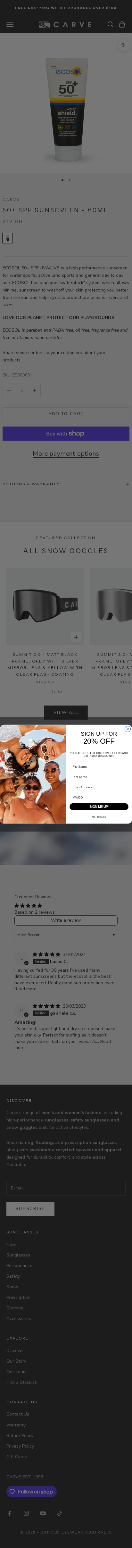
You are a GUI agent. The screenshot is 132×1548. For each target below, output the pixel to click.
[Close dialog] (127, 729)
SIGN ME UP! (99, 806)
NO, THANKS (99, 816)
